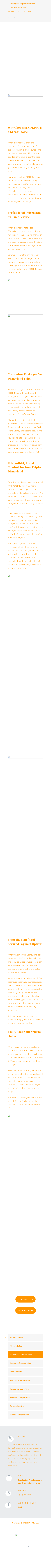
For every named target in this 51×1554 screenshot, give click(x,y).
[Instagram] (14, 17)
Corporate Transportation (20, 1363)
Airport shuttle (16, 1346)
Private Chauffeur (17, 1406)
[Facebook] (8, 17)
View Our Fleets (25, 1299)
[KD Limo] (10, 31)
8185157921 (24, 1495)
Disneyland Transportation (21, 1354)
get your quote (25, 1310)
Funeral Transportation (19, 1414)
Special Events (16, 1371)
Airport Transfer (16, 1337)
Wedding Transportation (20, 1380)
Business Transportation (20, 1397)
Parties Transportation (19, 1389)
